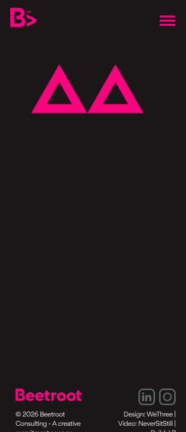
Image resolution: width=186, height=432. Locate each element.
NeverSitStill (155, 424)
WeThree (160, 415)
